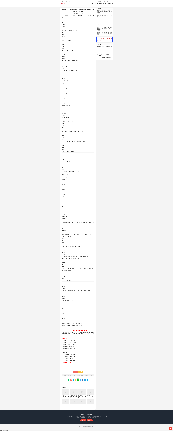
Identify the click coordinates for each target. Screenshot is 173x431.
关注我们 (111, 1)
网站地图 (86, 426)
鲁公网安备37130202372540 (4, 430)
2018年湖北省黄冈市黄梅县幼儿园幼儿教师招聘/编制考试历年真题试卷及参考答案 (86, 384)
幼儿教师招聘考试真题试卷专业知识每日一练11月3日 (65, 396)
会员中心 (99, 1)
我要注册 (65, 1)
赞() (75, 371)
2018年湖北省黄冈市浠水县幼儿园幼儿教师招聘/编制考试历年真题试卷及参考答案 (69, 384)
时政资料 (100, 3)
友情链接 (107, 1)
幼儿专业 (80, 13)
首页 (93, 3)
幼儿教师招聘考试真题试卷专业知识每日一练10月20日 (82, 396)
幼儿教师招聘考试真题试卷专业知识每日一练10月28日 (73, 396)
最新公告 (96, 3)
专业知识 (77, 13)
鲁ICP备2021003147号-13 (91, 426)
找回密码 (103, 1)
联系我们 (89, 420)
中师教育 (63, 3)
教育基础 (104, 3)
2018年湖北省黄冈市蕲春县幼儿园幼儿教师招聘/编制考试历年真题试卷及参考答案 (82, 375)
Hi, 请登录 (61, 1)
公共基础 (109, 3)
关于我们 (83, 420)
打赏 (81, 371)
